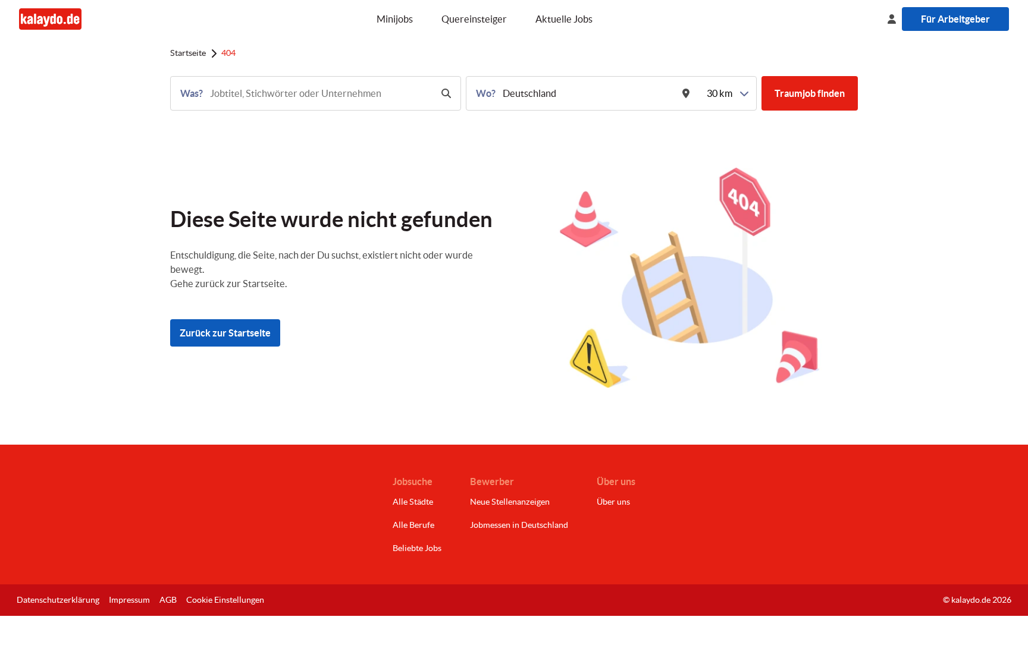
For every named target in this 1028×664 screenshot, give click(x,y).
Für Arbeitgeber (955, 19)
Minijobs (395, 19)
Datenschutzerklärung (58, 600)
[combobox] (320, 93)
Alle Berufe (413, 525)
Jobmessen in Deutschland (519, 525)
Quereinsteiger (474, 19)
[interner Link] (50, 18)
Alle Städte (413, 501)
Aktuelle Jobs (564, 19)
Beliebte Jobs (417, 548)
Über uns (613, 501)
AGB (168, 600)
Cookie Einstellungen (225, 600)
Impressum (129, 600)
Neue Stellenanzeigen (510, 501)
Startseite (188, 53)
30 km (719, 93)
